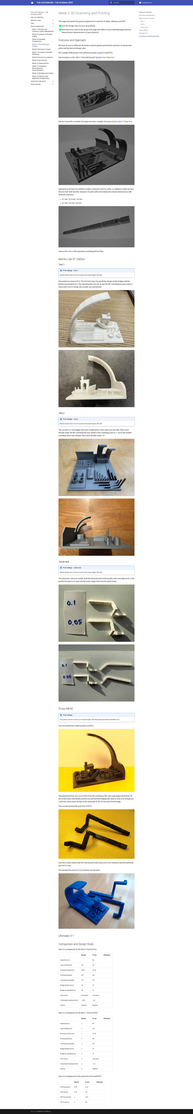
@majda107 (119, 121)
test (69, 430)
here (112, 57)
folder (69, 251)
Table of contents (145, 12)
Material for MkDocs (44, 1111)
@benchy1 (102, 57)
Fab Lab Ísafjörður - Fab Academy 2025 (39, 13)
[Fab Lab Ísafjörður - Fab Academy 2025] (32, 2)
